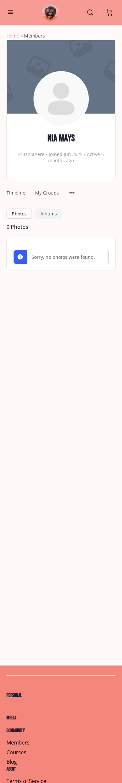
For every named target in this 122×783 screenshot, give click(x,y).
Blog (12, 762)
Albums (48, 214)
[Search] (91, 12)
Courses (16, 752)
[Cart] (109, 12)
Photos (19, 214)
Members (18, 743)
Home (13, 36)
